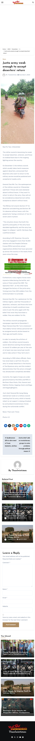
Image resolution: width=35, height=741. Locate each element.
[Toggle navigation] (2, 2)
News (4, 59)
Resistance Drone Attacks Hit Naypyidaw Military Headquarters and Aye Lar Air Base (16, 712)
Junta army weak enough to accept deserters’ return (14, 67)
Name (5, 589)
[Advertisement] (17, 26)
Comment (6, 562)
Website (5, 606)
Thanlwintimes (12, 75)
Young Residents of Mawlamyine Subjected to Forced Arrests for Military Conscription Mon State (16, 494)
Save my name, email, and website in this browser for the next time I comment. (16, 619)
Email (5, 598)
